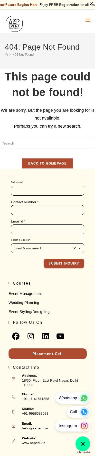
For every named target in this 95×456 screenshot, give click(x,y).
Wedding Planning (24, 302)
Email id (18, 221)
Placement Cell (47, 354)
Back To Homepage (47, 163)
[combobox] (47, 248)
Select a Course (20, 239)
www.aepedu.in (33, 443)
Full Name (17, 182)
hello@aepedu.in (35, 428)
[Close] (91, 3)
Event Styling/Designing (29, 312)
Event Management (25, 293)
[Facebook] (16, 336)
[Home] (6, 54)
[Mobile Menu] (88, 20)
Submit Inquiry (63, 263)
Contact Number (24, 202)
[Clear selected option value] (75, 248)
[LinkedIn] (45, 336)
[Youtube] (60, 336)
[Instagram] (31, 336)
